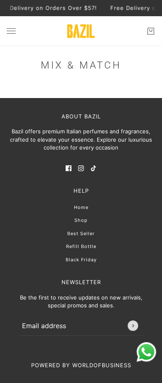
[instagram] (81, 168)
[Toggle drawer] (11, 31)
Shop (81, 220)
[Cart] (150, 31)
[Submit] (132, 325)
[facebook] (68, 168)
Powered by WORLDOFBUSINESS (81, 365)
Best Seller (81, 233)
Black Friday (81, 260)
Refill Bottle (81, 246)
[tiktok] (93, 168)
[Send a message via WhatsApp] (146, 352)
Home (81, 207)
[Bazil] (81, 31)
